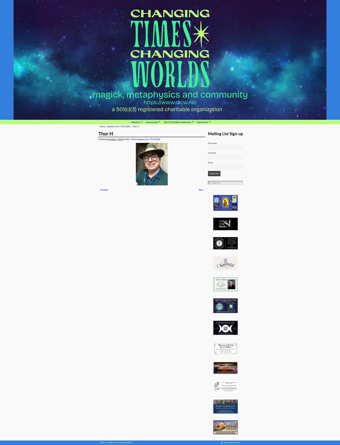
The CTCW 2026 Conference (177, 122)
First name (212, 143)
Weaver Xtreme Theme (232, 443)
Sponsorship (152, 122)
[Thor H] (151, 164)
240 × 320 (130, 139)
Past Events (202, 122)
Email (210, 162)
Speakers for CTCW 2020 (118, 126)
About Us (135, 122)
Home (102, 126)
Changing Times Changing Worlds (119, 443)
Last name (212, 153)
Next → (202, 190)
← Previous (103, 190)
